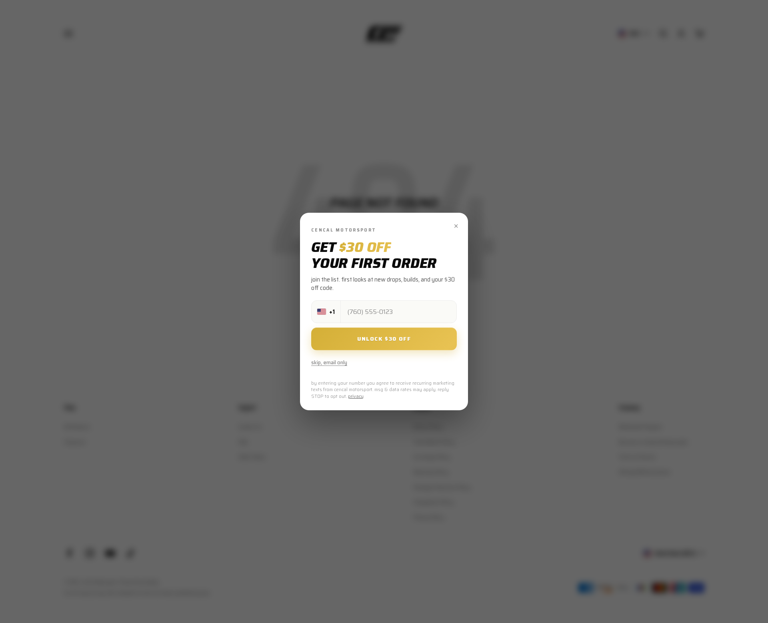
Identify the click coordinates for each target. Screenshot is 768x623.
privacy (356, 396)
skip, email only (329, 362)
